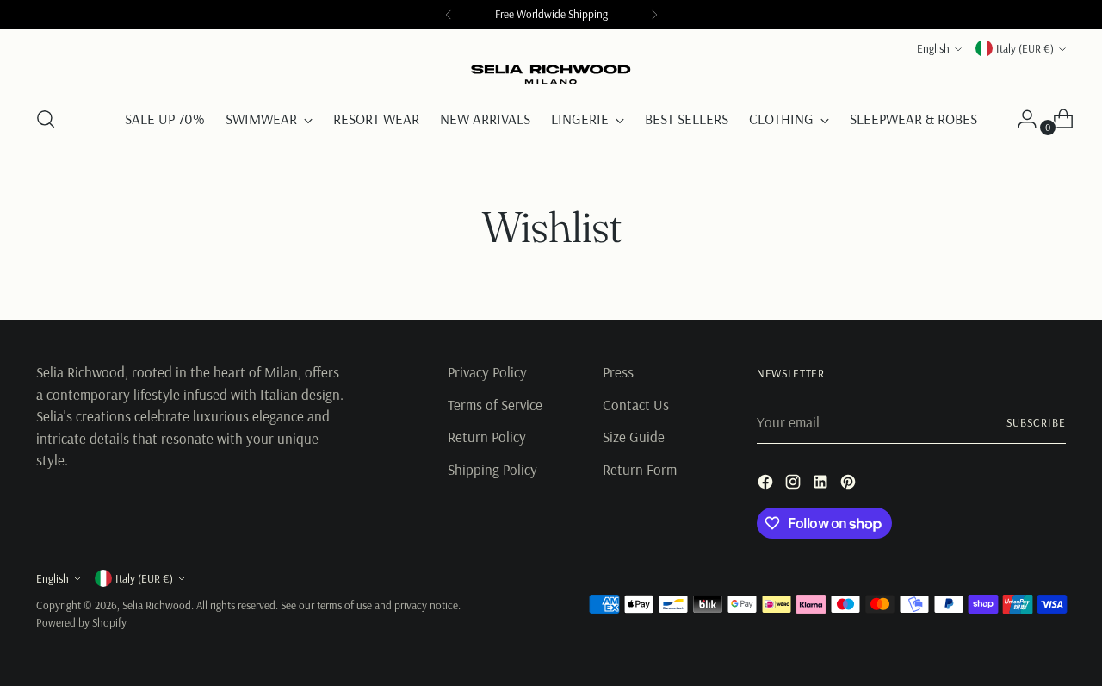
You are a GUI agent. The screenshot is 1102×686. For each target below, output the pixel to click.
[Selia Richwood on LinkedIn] (822, 484)
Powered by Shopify (81, 622)
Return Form (640, 469)
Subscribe (1036, 422)
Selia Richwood (156, 605)
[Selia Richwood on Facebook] (767, 484)
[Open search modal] (45, 119)
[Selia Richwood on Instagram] (794, 484)
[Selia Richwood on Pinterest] (849, 484)
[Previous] (448, 14)
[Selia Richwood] (551, 75)
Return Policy (487, 436)
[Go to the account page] (1020, 119)
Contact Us (636, 405)
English (933, 48)
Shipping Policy (492, 469)
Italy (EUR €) (1025, 48)
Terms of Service (495, 405)
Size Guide (634, 436)
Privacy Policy (487, 372)
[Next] (654, 14)
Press (618, 372)
